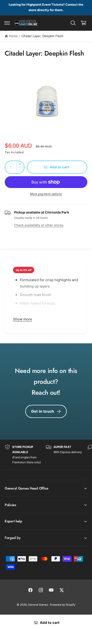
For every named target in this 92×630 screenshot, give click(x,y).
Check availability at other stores (38, 225)
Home (13, 36)
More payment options (46, 194)
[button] (7, 23)
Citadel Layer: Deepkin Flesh (42, 36)
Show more (22, 319)
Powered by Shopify (62, 604)
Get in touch (42, 411)
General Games (38, 604)
